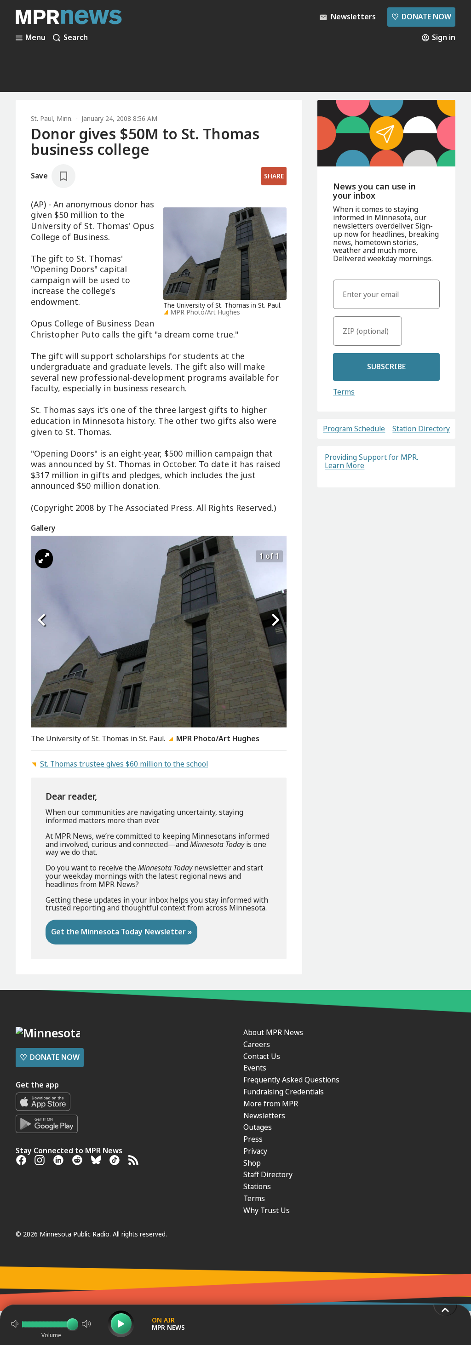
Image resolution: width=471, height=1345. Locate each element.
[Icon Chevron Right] (275, 620)
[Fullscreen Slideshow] (44, 558)
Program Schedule (354, 429)
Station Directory (421, 429)
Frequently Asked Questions (291, 1080)
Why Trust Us (266, 1210)
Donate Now (421, 16)
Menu (35, 37)
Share (274, 176)
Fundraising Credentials (283, 1092)
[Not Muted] (14, 1324)
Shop (252, 1163)
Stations (257, 1186)
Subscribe (386, 366)
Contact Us (261, 1056)
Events (254, 1068)
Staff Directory (268, 1174)
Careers (256, 1044)
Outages (257, 1127)
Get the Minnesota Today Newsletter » (121, 932)
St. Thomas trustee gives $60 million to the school (124, 764)
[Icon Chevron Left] (42, 620)
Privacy (255, 1151)
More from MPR (270, 1104)
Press (253, 1139)
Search (75, 37)
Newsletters (264, 1115)
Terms (344, 392)
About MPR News (273, 1032)
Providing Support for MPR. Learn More (371, 461)
